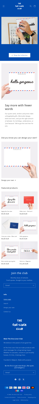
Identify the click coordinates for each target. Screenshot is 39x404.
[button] (4, 6)
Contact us (7, 312)
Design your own (7, 180)
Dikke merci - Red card (26, 211)
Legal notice (16, 400)
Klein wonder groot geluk (8, 261)
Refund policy (24, 400)
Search (6, 303)
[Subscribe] (33, 285)
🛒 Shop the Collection (20, 55)
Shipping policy (32, 397)
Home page (7, 299)
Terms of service (21, 397)
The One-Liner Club (17, 394)
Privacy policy (28, 394)
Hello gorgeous (24, 236)
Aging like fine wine (6, 211)
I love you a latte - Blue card (9, 236)
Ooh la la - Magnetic (25, 261)
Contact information (10, 397)
